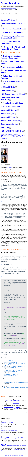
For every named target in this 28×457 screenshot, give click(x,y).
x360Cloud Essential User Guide (13, 23)
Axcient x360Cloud (8, 20)
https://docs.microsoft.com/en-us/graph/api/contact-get (15, 367)
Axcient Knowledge (10, 3)
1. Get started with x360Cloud (12, 29)
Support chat (16, 403)
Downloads (5, 127)
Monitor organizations (11, 52)
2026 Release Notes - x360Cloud (13, 94)
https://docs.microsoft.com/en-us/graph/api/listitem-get (11, 375)
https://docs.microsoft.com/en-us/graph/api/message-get (14, 361)
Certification (9, 445)
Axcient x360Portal (8, 117)
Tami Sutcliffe (9, 167)
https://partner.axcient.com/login (11, 400)
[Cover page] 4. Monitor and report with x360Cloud (13, 48)
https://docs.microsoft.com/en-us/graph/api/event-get (14, 364)
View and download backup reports (9, 430)
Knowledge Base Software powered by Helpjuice (14, 455)
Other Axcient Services (9, 124)
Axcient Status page (14, 408)
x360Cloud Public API (11, 106)
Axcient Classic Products (10, 121)
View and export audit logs (13, 67)
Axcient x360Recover (9, 110)
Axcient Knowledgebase (6, 134)
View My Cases (12, 8)
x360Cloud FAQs (7, 90)
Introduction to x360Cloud (13, 103)
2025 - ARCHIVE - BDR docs (12, 131)
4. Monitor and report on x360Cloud (13, 136)
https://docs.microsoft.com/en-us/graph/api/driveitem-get (13, 371)
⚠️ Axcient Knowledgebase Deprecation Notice (12, 6)
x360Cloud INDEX (8, 87)
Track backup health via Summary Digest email (11, 57)
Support (14, 445)
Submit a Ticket (4, 8)
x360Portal (3, 445)
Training (18, 407)
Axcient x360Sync (8, 114)
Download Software (21, 445)
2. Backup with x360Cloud (11, 32)
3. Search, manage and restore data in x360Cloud (12, 37)
